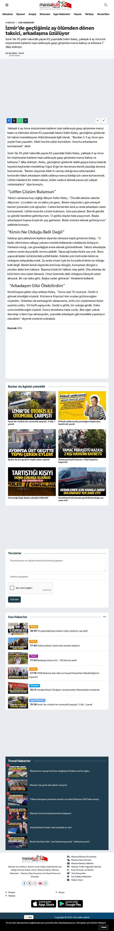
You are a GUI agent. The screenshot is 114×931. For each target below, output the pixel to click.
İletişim (11, 892)
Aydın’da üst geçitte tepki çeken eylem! (29, 460)
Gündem (7, 14)
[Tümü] (104, 617)
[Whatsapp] (45, 883)
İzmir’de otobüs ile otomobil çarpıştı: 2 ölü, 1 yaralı (61, 704)
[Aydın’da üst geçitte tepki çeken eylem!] (32, 443)
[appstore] (44, 903)
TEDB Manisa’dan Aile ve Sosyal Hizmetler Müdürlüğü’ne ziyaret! (64, 675)
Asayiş (32, 14)
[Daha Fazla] (25, 120)
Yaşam (77, 14)
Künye (62, 892)
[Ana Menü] (6, 5)
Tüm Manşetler (78, 873)
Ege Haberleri (61, 14)
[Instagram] (35, 883)
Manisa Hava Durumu (81, 860)
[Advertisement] (57, 354)
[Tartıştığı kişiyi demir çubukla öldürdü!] (32, 481)
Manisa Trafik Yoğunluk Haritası (86, 867)
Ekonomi (45, 14)
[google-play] (70, 903)
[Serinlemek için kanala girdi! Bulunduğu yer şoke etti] (82, 481)
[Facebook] (24, 883)
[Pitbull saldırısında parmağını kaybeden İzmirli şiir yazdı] (82, 405)
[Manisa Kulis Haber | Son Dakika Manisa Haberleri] (56, 5)
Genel (33, 641)
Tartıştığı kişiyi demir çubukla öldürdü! (28, 498)
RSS (30, 917)
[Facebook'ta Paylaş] (9, 120)
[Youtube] (40, 883)
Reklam (11, 896)
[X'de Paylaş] (14, 120)
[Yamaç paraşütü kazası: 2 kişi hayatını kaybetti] (82, 443)
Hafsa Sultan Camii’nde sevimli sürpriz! (55, 645)
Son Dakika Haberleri (81, 877)
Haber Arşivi (77, 880)
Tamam (103, 927)
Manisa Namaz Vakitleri (82, 863)
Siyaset (20, 14)
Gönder (14, 599)
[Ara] (106, 5)
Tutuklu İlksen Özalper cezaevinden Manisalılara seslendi (64, 690)
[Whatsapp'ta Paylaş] (19, 120)
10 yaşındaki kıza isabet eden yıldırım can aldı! (59, 631)
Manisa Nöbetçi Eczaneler (83, 857)
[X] (29, 883)
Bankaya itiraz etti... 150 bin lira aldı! (53, 660)
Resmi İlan (103, 14)
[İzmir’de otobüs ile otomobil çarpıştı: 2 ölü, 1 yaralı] (32, 405)
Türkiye (89, 14)
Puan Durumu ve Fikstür (82, 870)
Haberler (10, 23)
